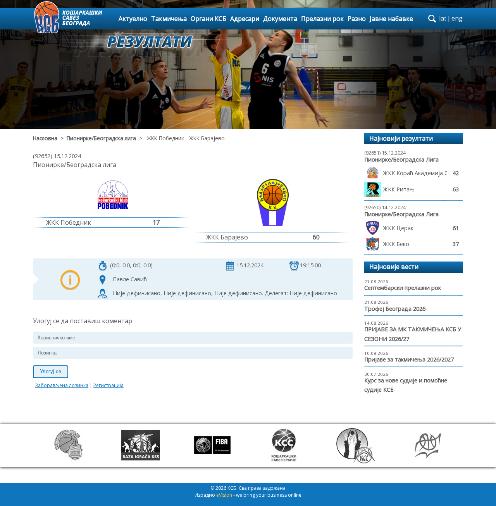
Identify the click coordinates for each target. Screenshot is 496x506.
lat (442, 18)
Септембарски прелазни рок (402, 287)
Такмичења (169, 18)
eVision (224, 495)
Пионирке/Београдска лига (101, 138)
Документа (280, 18)
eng (457, 18)
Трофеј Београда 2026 (394, 308)
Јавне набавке (391, 18)
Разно (357, 18)
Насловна (45, 138)
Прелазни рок (322, 18)
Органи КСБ (208, 18)
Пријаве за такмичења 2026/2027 (409, 359)
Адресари (244, 18)
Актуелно (133, 18)
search (432, 18)
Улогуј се (50, 371)
